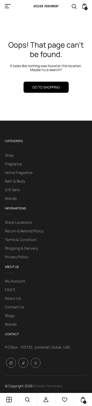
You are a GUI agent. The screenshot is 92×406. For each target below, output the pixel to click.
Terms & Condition (21, 239)
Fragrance (13, 163)
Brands (11, 198)
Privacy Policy (16, 256)
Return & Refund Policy (24, 231)
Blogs (9, 315)
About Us (13, 298)
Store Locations (18, 222)
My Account (15, 281)
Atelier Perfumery (49, 386)
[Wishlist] (64, 399)
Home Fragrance (19, 172)
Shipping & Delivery (21, 248)
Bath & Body (15, 181)
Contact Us (14, 307)
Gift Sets (12, 189)
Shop (9, 155)
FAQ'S (10, 289)
